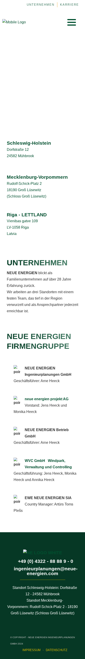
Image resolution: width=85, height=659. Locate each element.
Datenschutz (56, 650)
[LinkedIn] (48, 22)
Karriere (69, 4)
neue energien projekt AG (46, 399)
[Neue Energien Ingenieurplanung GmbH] (14, 22)
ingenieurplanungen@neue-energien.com (46, 571)
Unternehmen (40, 4)
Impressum (31, 650)
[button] (71, 22)
